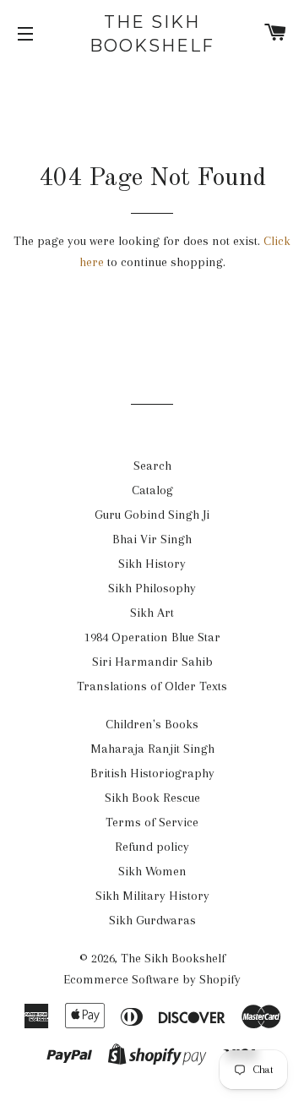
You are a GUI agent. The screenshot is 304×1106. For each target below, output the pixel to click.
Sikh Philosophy (152, 588)
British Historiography (152, 773)
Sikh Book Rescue (152, 797)
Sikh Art (152, 612)
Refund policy (152, 846)
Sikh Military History (152, 895)
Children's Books (152, 724)
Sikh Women (152, 871)
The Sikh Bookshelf (152, 34)
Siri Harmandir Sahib (152, 661)
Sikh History (152, 563)
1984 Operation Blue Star (152, 637)
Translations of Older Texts (152, 686)
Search (152, 465)
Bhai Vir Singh (152, 539)
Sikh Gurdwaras (152, 920)
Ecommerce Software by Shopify (152, 979)
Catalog (152, 490)
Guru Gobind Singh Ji (152, 514)
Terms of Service (152, 822)
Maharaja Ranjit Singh (152, 748)
